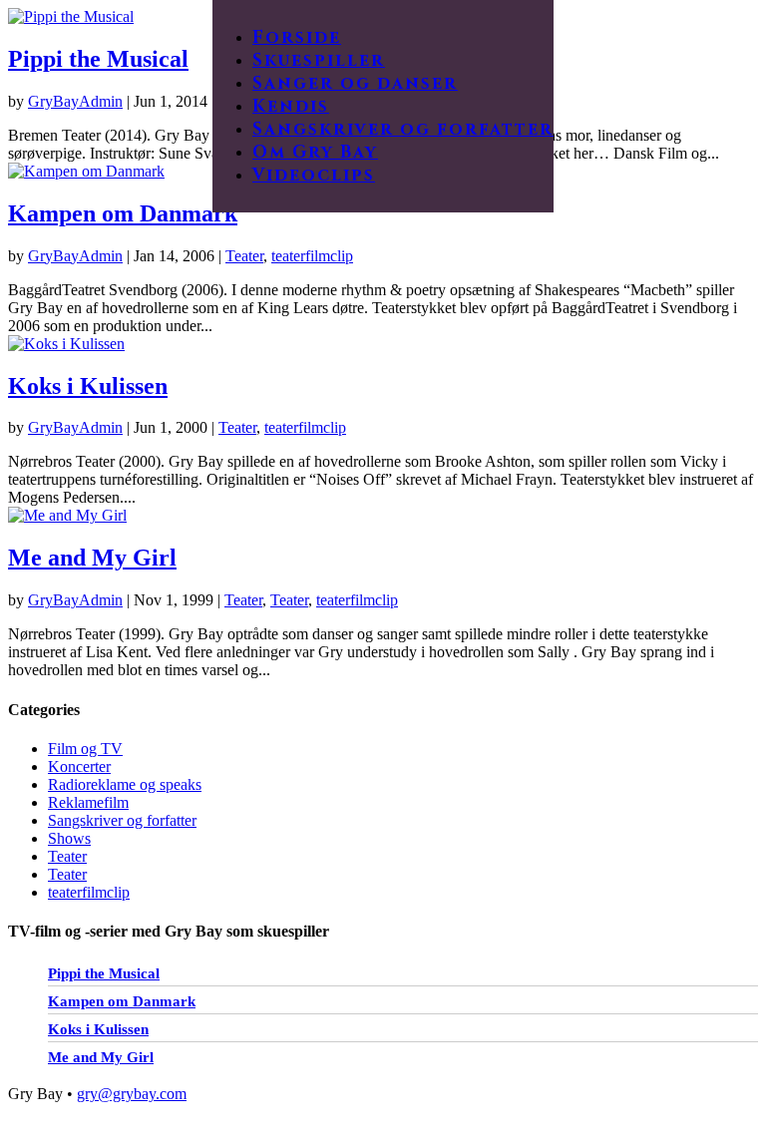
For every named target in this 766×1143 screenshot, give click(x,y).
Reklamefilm (88, 802)
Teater (244, 255)
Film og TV (85, 748)
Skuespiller (318, 60)
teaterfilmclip (312, 255)
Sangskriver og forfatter (403, 129)
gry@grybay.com (132, 1093)
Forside (296, 37)
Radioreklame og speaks (124, 784)
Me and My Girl (92, 558)
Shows (69, 838)
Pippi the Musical (98, 59)
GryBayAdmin (75, 101)
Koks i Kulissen (88, 386)
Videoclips (313, 175)
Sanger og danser (355, 83)
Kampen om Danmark (122, 213)
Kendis (290, 106)
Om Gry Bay (315, 152)
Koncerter (79, 766)
